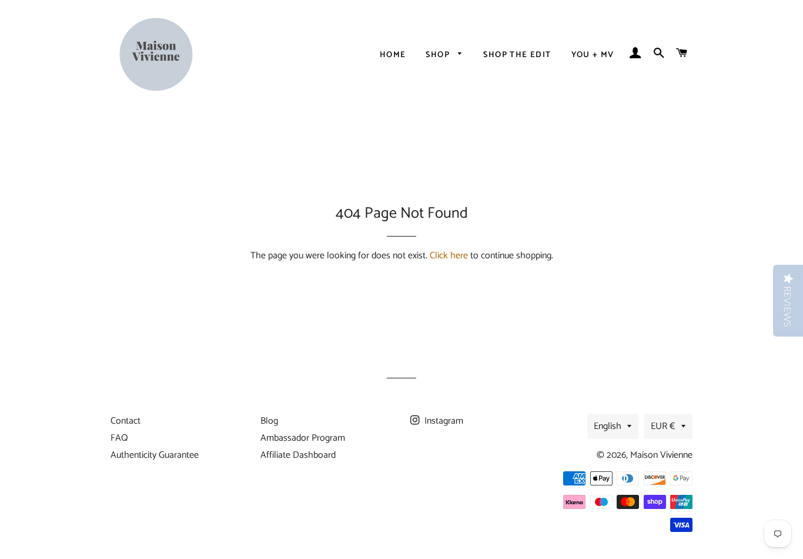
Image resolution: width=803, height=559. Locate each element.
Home (393, 55)
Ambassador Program (302, 438)
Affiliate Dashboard (298, 455)
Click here (449, 256)
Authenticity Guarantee (155, 455)
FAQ (119, 438)
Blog (269, 421)
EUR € (663, 426)
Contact (125, 421)
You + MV (592, 55)
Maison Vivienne (661, 455)
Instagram (442, 421)
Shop (439, 55)
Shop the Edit (517, 55)
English (607, 426)
